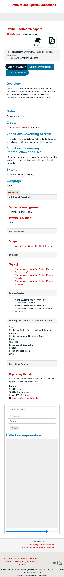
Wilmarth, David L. (21, 127)
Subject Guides (16, 292)
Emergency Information (26, 561)
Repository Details (18, 364)
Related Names (17, 231)
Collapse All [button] (13, 192)
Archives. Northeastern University (30, 299)
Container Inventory (17, 72)
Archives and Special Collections (33, 5)
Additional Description (20, 197)
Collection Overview (17, 66)
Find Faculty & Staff (30, 558)
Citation (37, 45)
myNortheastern (11, 558)
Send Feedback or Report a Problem (37, 547)
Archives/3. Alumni (26, 302)
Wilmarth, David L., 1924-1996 (29, 245)
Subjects (13, 254)
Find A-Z (9, 561)
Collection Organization (40, 66)
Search (22, 564)
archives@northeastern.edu (25, 397)
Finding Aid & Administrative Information (30, 320)
